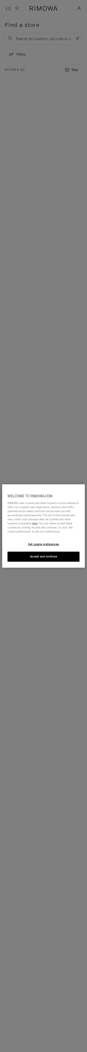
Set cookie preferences (43, 544)
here (34, 523)
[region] (43, 526)
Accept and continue (43, 556)
